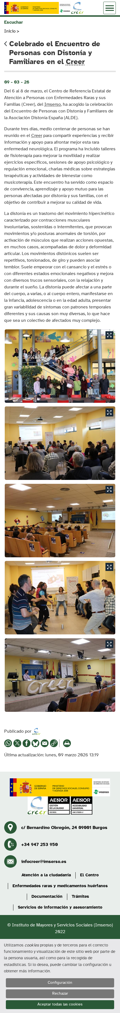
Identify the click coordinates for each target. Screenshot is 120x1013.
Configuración (60, 983)
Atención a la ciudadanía (46, 875)
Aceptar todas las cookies (60, 1004)
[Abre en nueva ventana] (37, 8)
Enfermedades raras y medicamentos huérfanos (60, 886)
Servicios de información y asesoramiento (60, 907)
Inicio (10, 31)
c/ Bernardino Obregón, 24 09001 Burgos (64, 827)
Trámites (80, 896)
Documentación (47, 896)
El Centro (89, 875)
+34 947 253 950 (39, 844)
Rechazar (60, 993)
